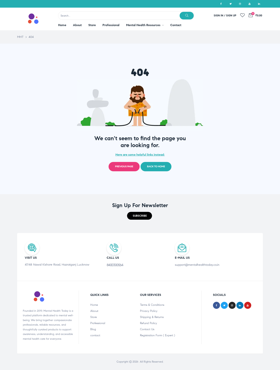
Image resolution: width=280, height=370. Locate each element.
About (94, 311)
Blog (93, 329)
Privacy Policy (148, 311)
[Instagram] (240, 4)
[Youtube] (249, 4)
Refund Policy (148, 323)
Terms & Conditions (152, 305)
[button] (139, 216)
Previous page (124, 166)
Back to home (156, 166)
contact (95, 335)
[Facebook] (221, 4)
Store (93, 317)
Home (94, 305)
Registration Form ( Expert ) (157, 335)
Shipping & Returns (152, 317)
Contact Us (147, 329)
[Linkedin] (259, 4)
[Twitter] (230, 4)
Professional (97, 323)
